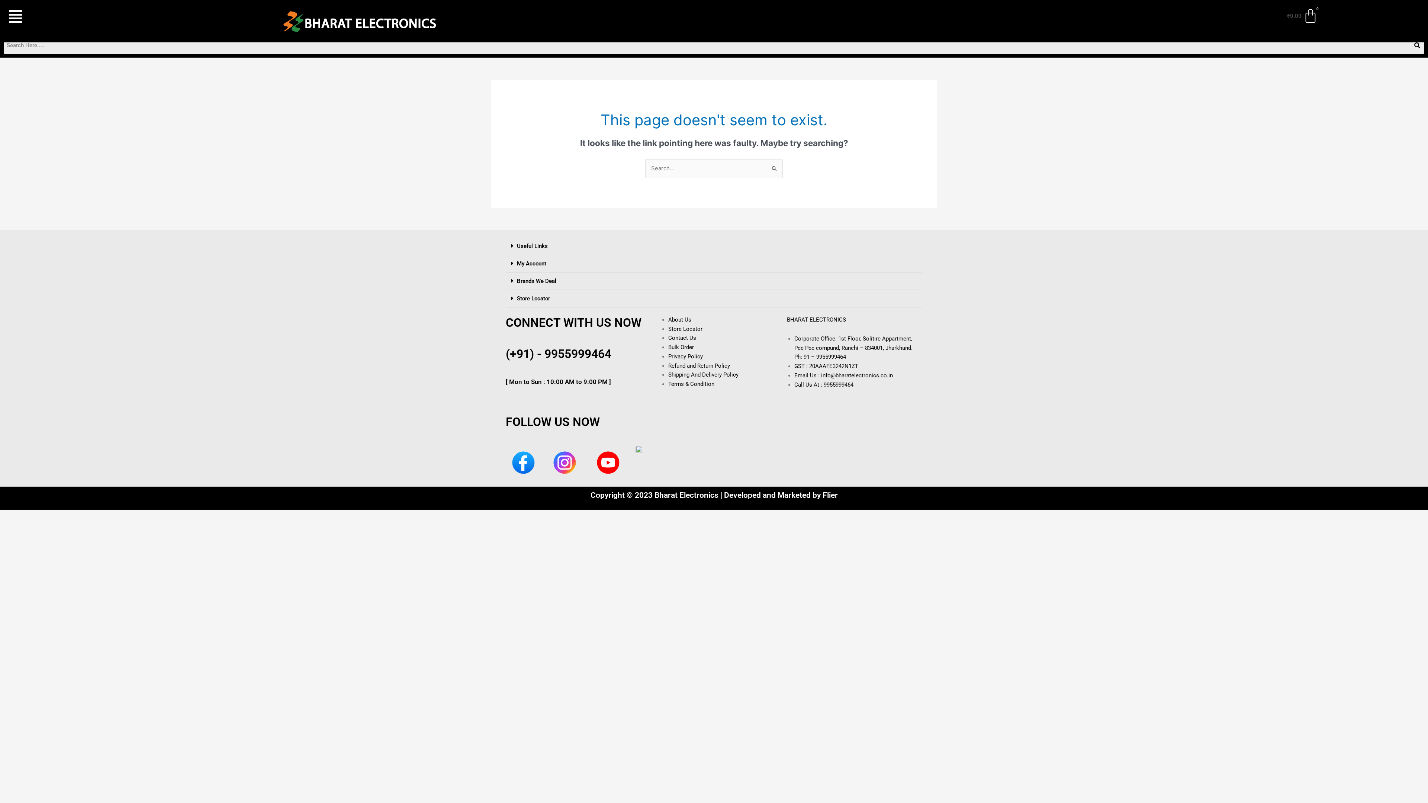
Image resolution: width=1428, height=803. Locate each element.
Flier (830, 495)
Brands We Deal (536, 281)
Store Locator (533, 298)
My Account (531, 263)
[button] (77, 16)
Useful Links (532, 246)
